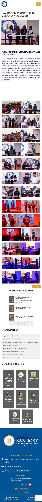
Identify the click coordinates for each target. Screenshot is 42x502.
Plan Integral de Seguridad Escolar (13, 355)
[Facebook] (26, 484)
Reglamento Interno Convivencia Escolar (14, 348)
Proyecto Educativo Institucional (12, 339)
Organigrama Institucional (10, 336)
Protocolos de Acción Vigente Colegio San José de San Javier (20, 342)
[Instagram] (22, 484)
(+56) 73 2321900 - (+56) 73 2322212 (18, 471)
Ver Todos (20, 323)
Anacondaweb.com (33, 499)
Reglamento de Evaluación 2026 (12, 345)
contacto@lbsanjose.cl (13, 466)
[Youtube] (30, 484)
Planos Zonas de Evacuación (11, 358)
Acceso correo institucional (21, 492)
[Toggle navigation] (38, 4)
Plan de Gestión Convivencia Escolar (13, 351)
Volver (37, 287)
